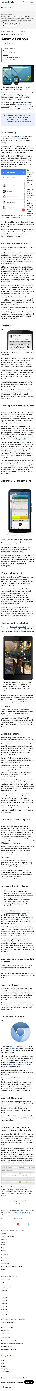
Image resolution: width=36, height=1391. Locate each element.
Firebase (3, 1366)
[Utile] (18, 34)
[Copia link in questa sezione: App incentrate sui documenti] (3, 484)
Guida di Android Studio (8, 1322)
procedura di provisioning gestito (16, 913)
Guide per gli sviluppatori (8, 1325)
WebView (15, 1048)
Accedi (32, 2)
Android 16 (4, 1301)
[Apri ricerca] (23, 2)
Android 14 (4, 1306)
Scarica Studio (5, 1330)
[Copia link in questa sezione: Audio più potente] (21, 734)
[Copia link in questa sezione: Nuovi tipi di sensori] (23, 985)
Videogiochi (4, 1258)
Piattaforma (6, 7)
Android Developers (6, 31)
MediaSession (14, 806)
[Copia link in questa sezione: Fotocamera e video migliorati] (3, 822)
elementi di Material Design (12, 1064)
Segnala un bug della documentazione (12, 1343)
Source (3, 1242)
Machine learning (6, 1261)
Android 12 (4, 1312)
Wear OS (3, 1282)
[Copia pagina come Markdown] (9, 43)
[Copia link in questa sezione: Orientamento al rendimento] (31, 244)
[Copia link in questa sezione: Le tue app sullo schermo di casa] (3, 409)
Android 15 (4, 1303)
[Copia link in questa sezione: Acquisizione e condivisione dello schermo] (12, 962)
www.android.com (28, 109)
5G (2, 1272)
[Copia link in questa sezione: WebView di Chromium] (26, 1017)
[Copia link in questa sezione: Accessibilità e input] (23, 1098)
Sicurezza (4, 1239)
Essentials (16, 31)
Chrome (3, 1363)
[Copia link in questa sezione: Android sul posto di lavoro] (30, 886)
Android (3, 1233)
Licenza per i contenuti (21, 1212)
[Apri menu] (3, 2)
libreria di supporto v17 (18, 439)
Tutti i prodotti (5, 1371)
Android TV (4, 412)
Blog (2, 1248)
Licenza (9, 1378)
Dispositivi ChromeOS (7, 1285)
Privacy (3, 1269)
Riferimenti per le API (7, 1328)
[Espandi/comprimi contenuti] (14, 49)
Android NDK (5, 1333)
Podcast (3, 1250)
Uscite (23, 31)
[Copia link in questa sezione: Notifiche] (12, 326)
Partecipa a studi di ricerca (8, 1349)
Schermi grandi (5, 1279)
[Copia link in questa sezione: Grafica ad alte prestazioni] (29, 623)
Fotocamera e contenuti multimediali (11, 1266)
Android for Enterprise (7, 1236)
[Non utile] (21, 34)
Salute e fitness (5, 1263)
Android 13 (4, 1309)
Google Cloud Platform (7, 1369)
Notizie (3, 1245)
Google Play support (6, 1346)
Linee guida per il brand (20, 1378)
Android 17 (4, 1298)
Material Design (21, 136)
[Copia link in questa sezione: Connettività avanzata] (25, 573)
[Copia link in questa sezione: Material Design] (18, 133)
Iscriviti (29, 1382)
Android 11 (4, 1315)
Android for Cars (6, 1288)
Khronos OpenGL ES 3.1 (18, 627)
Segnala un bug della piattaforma (10, 1341)
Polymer (28, 1062)
